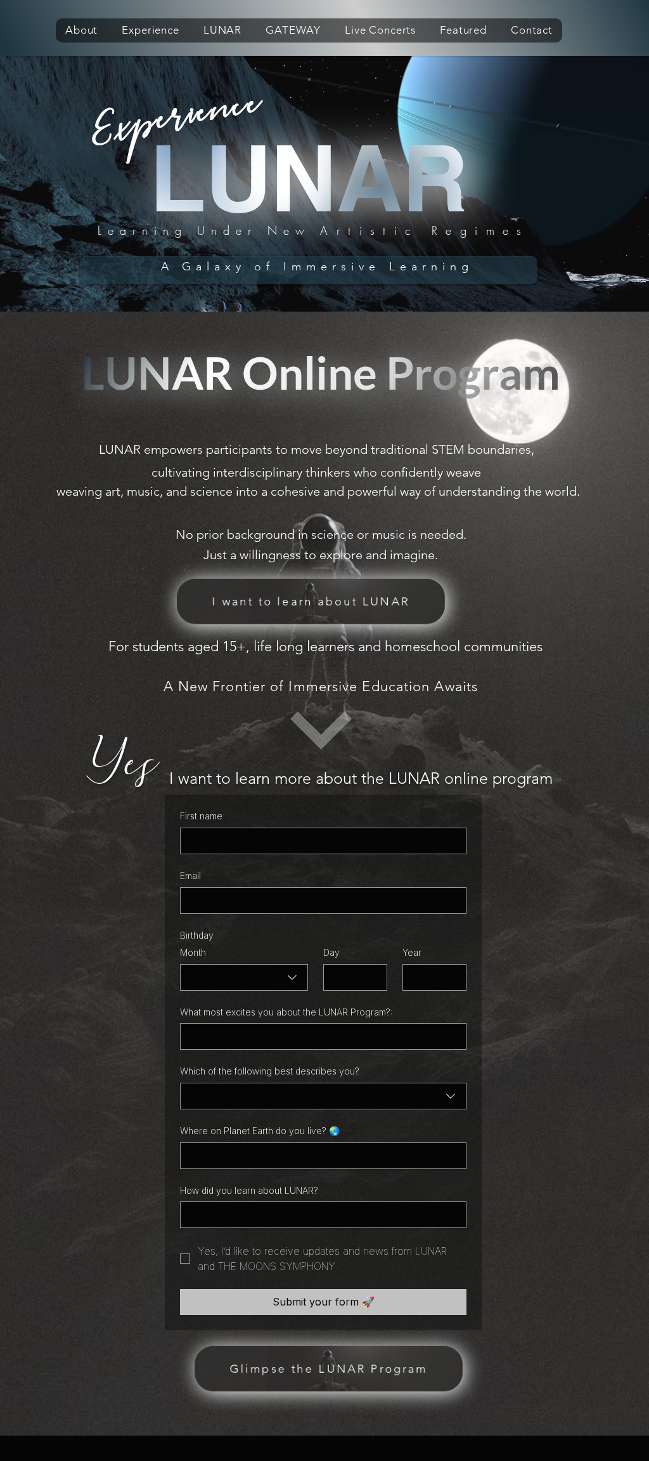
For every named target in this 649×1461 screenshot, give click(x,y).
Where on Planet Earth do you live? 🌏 (260, 1130)
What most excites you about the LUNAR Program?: (286, 1012)
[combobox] (244, 977)
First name (201, 815)
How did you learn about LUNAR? (249, 1190)
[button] (81, 30)
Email (190, 875)
